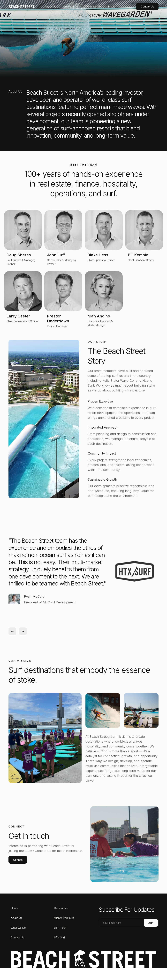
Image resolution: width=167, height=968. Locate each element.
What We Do (93, 6)
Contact (18, 859)
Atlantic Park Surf (64, 918)
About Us (50, 6)
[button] (12, 631)
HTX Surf (59, 937)
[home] (15, 6)
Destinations (70, 6)
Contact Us (147, 6)
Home (14, 908)
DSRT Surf (60, 927)
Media (111, 6)
